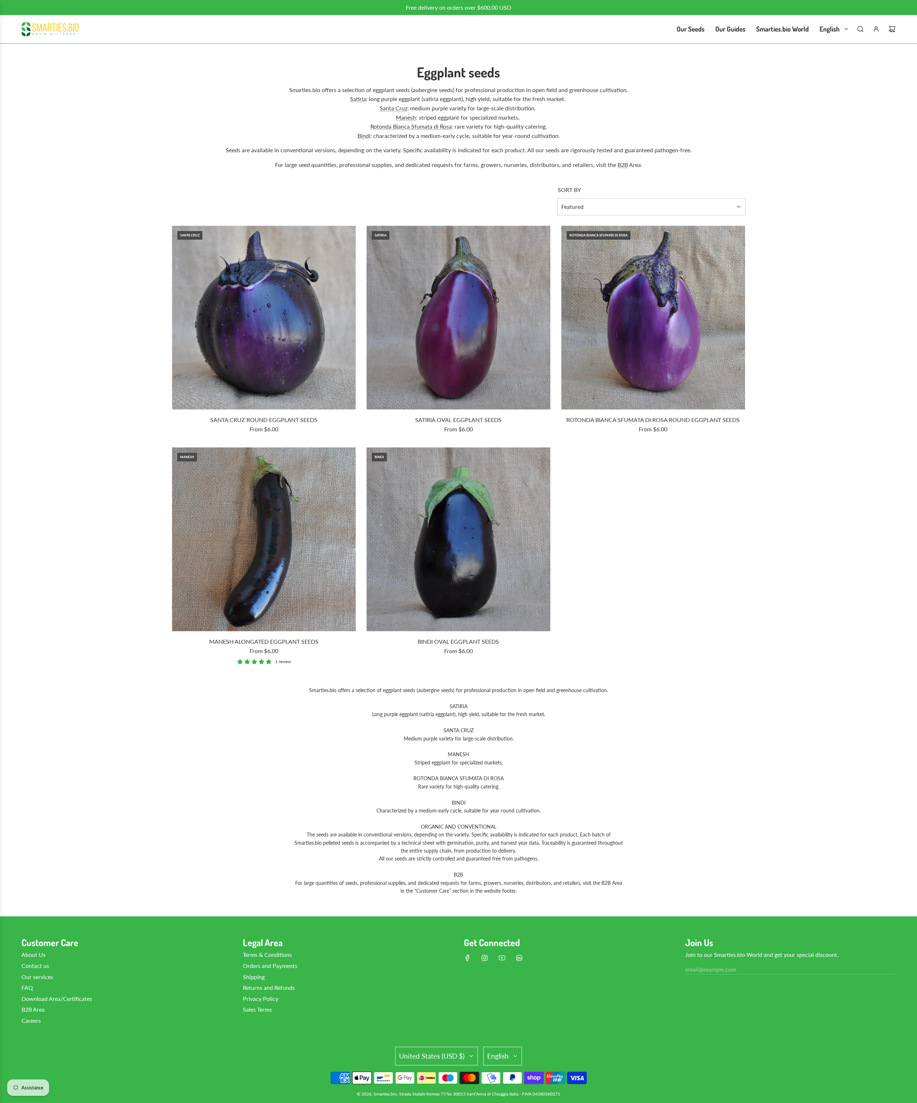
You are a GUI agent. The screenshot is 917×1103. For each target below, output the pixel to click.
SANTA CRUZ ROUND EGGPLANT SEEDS (263, 419)
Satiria (358, 98)
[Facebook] (467, 958)
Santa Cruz (393, 108)
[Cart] (892, 29)
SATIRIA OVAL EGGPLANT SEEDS (458, 419)
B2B (623, 164)
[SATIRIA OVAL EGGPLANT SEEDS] (458, 317)
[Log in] (876, 29)
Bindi (363, 135)
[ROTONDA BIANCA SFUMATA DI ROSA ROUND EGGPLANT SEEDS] (653, 317)
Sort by (569, 190)
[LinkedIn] (519, 958)
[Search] (860, 29)
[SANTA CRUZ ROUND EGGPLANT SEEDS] (264, 317)
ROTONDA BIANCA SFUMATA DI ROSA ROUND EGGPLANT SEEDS (653, 419)
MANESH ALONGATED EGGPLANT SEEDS (263, 641)
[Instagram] (485, 958)
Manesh (406, 117)
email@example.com (710, 969)
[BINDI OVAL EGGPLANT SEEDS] (458, 539)
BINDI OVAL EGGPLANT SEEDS (458, 641)
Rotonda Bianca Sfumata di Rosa (411, 126)
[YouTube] (502, 958)
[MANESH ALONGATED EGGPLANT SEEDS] (264, 539)
